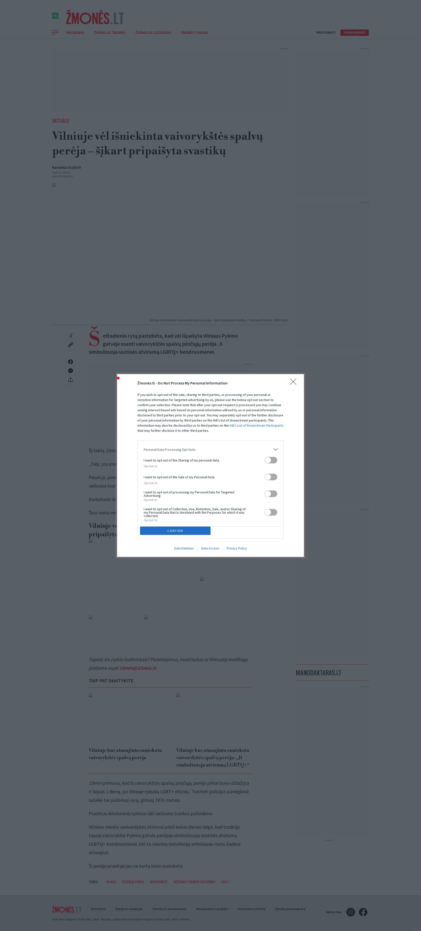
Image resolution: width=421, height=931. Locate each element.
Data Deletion (184, 548)
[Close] (294, 383)
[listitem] (210, 449)
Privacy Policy (237, 548)
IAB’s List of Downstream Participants (257, 425)
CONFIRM (175, 531)
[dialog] (210, 465)
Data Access (210, 548)
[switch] (271, 460)
